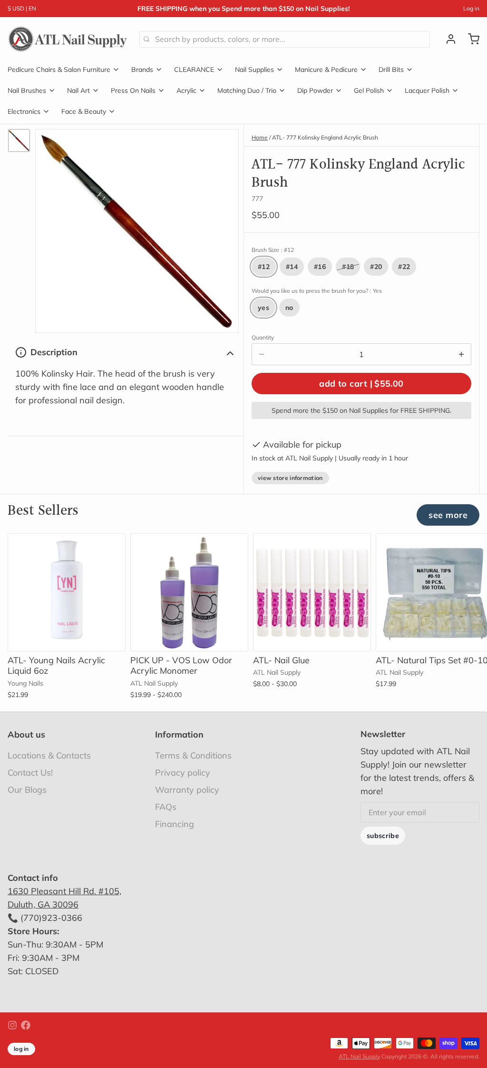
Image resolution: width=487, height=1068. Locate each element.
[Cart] (469, 39)
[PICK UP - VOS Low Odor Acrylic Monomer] (189, 592)
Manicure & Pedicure (326, 69)
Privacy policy (182, 772)
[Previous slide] (439, 548)
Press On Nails (133, 90)
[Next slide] (468, 548)
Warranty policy (187, 789)
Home (260, 137)
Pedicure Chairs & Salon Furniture (59, 69)
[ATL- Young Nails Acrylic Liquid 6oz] (67, 592)
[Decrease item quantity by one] (261, 354)
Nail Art (78, 90)
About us (26, 734)
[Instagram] (12, 1025)
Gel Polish (369, 90)
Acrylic (186, 90)
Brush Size (273, 249)
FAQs (165, 806)
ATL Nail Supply (359, 1056)
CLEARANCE (194, 69)
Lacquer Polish (427, 90)
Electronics (24, 111)
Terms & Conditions (193, 755)
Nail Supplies (254, 69)
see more (448, 514)
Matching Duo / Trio (246, 90)
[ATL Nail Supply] (68, 39)
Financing (174, 823)
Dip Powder (315, 90)
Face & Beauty (83, 111)
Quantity (263, 337)
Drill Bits (391, 69)
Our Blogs (27, 789)
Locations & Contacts (49, 755)
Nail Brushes (27, 90)
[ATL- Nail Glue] (312, 592)
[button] (361, 383)
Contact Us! (30, 772)
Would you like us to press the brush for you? (317, 290)
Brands (142, 69)
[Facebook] (25, 1025)
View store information (290, 477)
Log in (471, 8)
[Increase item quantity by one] (461, 354)
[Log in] (447, 39)
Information (179, 734)
